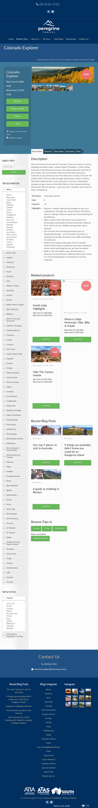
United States (84, 60)
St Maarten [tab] (10, 528)
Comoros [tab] (10, 335)
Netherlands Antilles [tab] (14, 439)
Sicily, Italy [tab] (10, 509)
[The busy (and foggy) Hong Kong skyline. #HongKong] (88, 704)
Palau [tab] (8, 467)
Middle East (48, 731)
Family (48, 722)
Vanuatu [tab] (9, 577)
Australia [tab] (10, 291)
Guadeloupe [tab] (11, 401)
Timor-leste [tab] (11, 554)
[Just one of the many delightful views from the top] (88, 691)
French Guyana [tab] (12, 382)
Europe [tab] (9, 368)
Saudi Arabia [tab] (11, 495)
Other (48, 743)
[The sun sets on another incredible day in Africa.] (68, 691)
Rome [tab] (8, 481)
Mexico (76, 313)
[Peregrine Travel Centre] (48, 26)
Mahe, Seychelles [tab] (13, 415)
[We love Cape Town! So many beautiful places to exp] (75, 704)
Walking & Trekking (15, 138)
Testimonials (71, 39)
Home (11, 39)
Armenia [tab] (9, 276)
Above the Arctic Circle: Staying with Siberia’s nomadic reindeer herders (18, 720)
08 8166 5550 (49, 4)
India (37, 299)
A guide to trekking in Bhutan (19, 706)
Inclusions (70, 151)
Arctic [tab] (8, 272)
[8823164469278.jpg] (49, 88)
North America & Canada (69, 60)
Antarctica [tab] (10, 267)
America (48, 694)
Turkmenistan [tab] (11, 568)
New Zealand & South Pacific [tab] (12, 449)
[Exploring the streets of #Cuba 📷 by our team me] (88, 698)
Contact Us (83, 39)
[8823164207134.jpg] (42, 88)
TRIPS (58, 60)
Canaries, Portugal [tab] (13, 326)
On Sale (18, 131)
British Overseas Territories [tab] (13, 320)
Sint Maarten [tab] (11, 514)
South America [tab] (12, 519)
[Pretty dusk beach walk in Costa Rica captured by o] (68, 704)
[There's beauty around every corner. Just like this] (75, 691)
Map (78, 151)
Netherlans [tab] (10, 443)
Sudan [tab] (8, 537)
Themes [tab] (9, 598)
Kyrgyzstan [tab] (11, 406)
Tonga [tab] (8, 558)
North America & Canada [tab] (13, 456)
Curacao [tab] (9, 345)
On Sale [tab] (9, 582)
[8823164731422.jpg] (56, 88)
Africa (48, 689)
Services (46, 39)
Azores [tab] (9, 300)
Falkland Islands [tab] (12, 373)
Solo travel (48, 755)
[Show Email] (83, 806)
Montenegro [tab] (11, 434)
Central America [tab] (13, 330)
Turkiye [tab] (9, 563)
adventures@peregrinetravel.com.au (50, 669)
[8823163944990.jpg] (35, 88)
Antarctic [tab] (10, 262)
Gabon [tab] (9, 387)
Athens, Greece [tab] (12, 286)
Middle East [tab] (11, 429)
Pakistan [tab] (9, 462)
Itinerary (48, 151)
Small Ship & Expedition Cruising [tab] (14, 635)
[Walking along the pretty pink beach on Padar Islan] (68, 698)
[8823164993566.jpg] (63, 88)
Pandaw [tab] (9, 471)
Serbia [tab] (8, 500)
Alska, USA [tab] (11, 253)
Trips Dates (59, 151)
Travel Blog (58, 39)
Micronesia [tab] (11, 425)
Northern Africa (48, 739)
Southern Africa (48, 764)
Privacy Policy (69, 798)
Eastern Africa (48, 714)
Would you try (48, 776)
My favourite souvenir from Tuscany (19, 711)
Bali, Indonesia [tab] (12, 309)
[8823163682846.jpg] (63, 75)
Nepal (48, 735)
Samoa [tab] (9, 490)
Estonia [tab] (9, 363)
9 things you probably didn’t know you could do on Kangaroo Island (18, 699)
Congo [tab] (9, 340)
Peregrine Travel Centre (46, 60)
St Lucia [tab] (9, 523)
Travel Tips (48, 772)
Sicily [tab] (8, 504)
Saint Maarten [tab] (12, 486)
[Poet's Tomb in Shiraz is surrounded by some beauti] (75, 698)
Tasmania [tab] (10, 549)
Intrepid (11, 131)
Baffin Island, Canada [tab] (14, 305)
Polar (48, 751)
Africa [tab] (8, 190)
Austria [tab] (9, 295)
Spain (51, 366)
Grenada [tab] (9, 392)
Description (37, 151)
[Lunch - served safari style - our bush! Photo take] (81, 691)
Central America (48, 710)
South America (48, 760)
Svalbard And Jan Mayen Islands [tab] (13, 543)
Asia (48, 698)
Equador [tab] (9, 359)
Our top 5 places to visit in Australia (19, 690)
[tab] (37, 151)
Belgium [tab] (9, 314)
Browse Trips (21, 39)
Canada (48, 706)
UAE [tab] (8, 573)
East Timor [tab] (10, 349)
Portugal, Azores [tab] (13, 476)
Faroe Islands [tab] (11, 377)
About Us (35, 39)
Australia (49, 702)
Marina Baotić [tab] (12, 420)
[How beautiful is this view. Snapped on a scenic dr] (81, 698)
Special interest (48, 768)
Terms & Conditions (53, 798)
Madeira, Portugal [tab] (13, 410)
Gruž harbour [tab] (11, 396)
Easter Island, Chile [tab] (14, 354)
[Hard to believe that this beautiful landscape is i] (81, 704)
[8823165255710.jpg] (70, 88)
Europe (48, 718)
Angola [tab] (9, 258)
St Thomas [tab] (10, 533)
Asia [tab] (8, 281)
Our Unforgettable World (48, 747)
